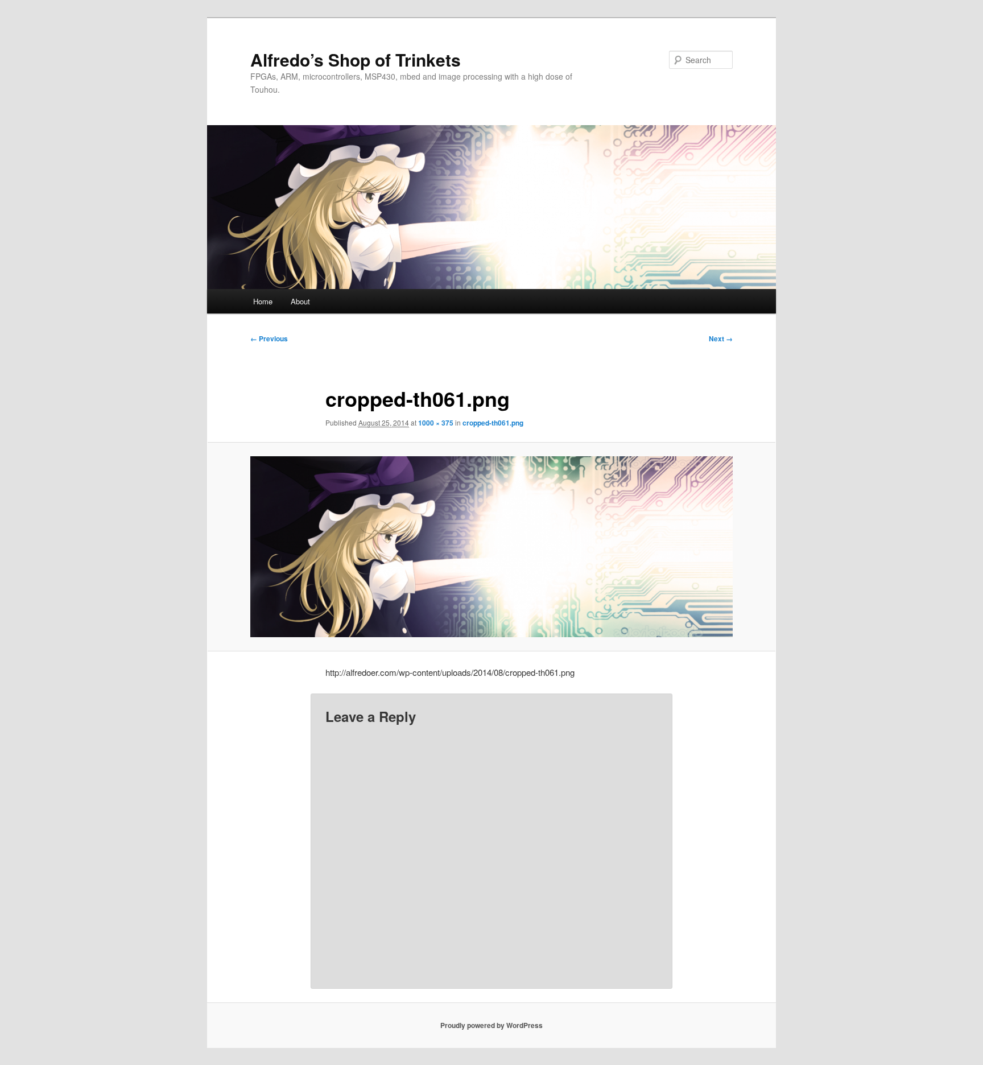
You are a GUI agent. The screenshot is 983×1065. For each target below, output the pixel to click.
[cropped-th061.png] (491, 546)
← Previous (269, 338)
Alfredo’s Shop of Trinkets (355, 59)
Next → (721, 338)
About (300, 301)
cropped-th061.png (492, 423)
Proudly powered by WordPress (491, 1025)
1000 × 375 (435, 423)
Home (262, 301)
